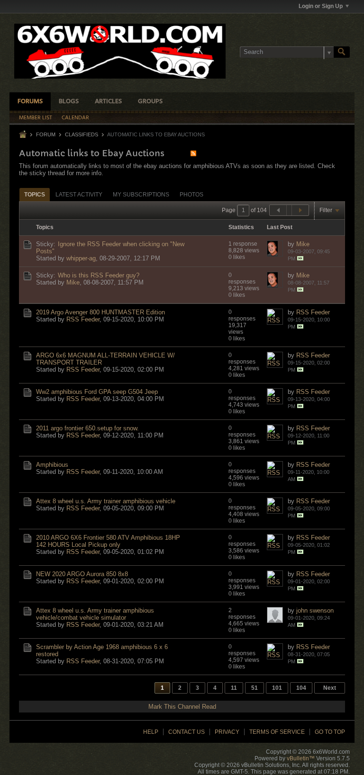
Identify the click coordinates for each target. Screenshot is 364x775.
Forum (45, 134)
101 (277, 688)
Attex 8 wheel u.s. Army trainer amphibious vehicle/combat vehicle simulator (95, 614)
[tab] (34, 194)
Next (329, 688)
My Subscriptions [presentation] (141, 194)
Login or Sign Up (321, 6)
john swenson (315, 610)
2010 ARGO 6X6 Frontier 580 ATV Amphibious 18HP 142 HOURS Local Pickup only (108, 541)
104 (301, 688)
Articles (108, 101)
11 (234, 688)
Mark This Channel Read (182, 706)
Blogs (69, 101)
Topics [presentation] (34, 194)
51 (254, 688)
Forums (30, 101)
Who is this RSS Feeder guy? (98, 275)
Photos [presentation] (191, 194)
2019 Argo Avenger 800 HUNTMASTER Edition (100, 312)
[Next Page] (300, 210)
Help (150, 732)
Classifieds (81, 134)
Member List (35, 118)
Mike (302, 244)
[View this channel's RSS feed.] (193, 153)
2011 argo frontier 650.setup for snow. (87, 428)
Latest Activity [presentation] (78, 194)
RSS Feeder (83, 319)
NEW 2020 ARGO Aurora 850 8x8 (82, 574)
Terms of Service (277, 732)
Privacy (227, 732)
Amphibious (52, 464)
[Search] (342, 52)
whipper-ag (81, 258)
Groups (150, 101)
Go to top (330, 732)
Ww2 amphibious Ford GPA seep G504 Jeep (97, 391)
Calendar (75, 118)
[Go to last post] (300, 258)
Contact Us (186, 732)
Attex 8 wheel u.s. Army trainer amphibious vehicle (105, 501)
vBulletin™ (301, 758)
